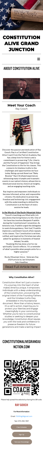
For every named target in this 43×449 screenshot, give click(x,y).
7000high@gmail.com (24, 416)
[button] (38, 59)
